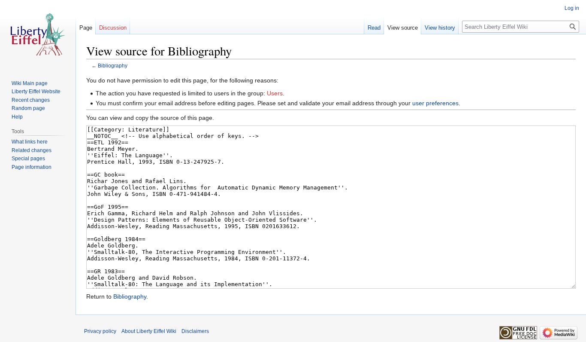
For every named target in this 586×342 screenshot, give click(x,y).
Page (85, 27)
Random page (28, 108)
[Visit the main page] (37, 34)
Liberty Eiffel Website (36, 92)
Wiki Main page (30, 83)
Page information (31, 167)
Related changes (31, 150)
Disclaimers (195, 331)
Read (374, 27)
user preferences (435, 103)
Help (17, 117)
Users (275, 93)
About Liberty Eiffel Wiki (148, 331)
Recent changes (31, 100)
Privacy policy (100, 331)
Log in (572, 8)
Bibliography (112, 65)
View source (402, 27)
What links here (30, 142)
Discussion (113, 27)
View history (440, 27)
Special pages (28, 159)
